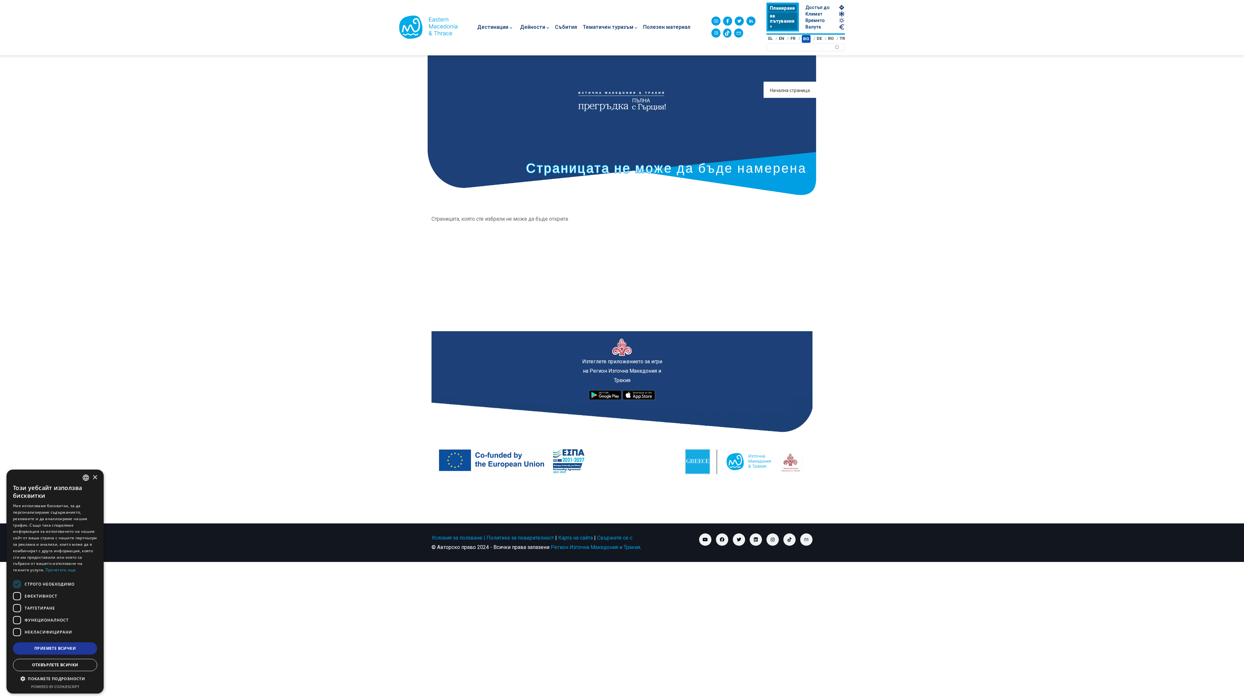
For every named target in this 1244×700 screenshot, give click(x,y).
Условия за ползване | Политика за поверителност (493, 538)
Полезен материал (666, 27)
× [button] (94, 477)
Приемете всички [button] (55, 648)
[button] (55, 678)
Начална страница (790, 90)
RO (831, 38)
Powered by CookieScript (55, 686)
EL (770, 38)
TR (842, 38)
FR (792, 38)
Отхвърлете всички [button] (55, 665)
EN (781, 38)
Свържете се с (614, 538)
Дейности (532, 27)
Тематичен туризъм (608, 27)
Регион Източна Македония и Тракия (595, 547)
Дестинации (492, 27)
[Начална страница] (428, 27)
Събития (566, 27)
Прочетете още (60, 570)
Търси (989, 49)
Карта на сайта (575, 538)
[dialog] (55, 582)
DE (819, 38)
